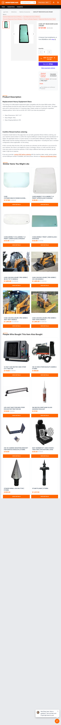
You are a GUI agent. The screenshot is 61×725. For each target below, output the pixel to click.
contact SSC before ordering (22, 154)
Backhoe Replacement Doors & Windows (12, 16)
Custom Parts (11, 6)
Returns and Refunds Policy (48, 156)
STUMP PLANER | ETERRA (40, 488)
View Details (16, 204)
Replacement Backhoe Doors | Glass (47, 19)
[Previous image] (14, 34)
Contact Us (20, 6)
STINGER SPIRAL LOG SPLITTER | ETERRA (14, 489)
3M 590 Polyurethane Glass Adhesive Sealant (42, 408)
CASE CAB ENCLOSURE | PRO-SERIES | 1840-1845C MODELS (44, 318)
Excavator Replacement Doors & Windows (12, 19)
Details (41, 83)
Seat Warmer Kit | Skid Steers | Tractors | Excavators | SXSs (43, 448)
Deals (3, 6)
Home (6, 12)
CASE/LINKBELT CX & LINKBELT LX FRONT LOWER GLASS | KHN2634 (14, 237)
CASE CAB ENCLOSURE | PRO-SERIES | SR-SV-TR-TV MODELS (16, 278)
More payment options (48, 68)
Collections (14, 12)
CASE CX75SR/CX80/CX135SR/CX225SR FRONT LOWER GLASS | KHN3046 (14, 197)
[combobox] (26, 2)
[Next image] (33, 34)
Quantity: (41, 48)
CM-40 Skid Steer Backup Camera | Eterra (44, 367)
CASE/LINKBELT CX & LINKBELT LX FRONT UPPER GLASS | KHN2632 (43, 197)
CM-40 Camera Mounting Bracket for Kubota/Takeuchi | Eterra (16, 448)
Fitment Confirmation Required (30, 19)
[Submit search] (34, 2)
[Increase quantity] (49, 52)
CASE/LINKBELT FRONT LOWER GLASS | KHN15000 (44, 237)
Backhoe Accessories (25, 12)
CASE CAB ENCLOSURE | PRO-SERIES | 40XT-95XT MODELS (16, 318)
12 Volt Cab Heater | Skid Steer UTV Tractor (15, 367)
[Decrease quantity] (41, 52)
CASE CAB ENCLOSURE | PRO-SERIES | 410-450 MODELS (44, 278)
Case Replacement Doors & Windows (31, 16)
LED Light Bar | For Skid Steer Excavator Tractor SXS (14, 408)
